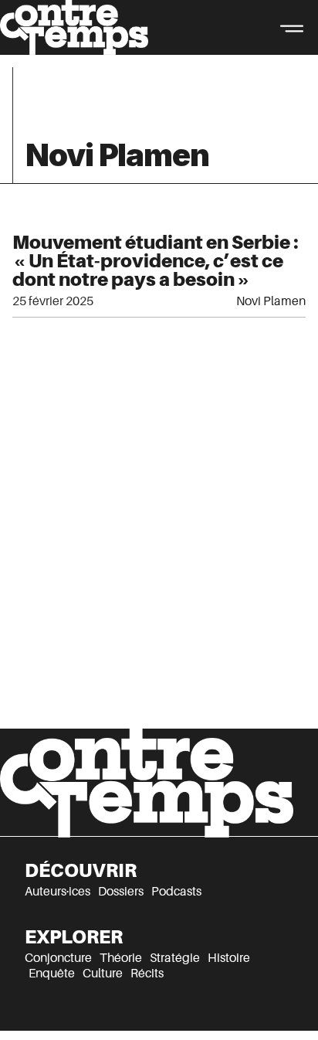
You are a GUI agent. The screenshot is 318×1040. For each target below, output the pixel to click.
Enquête (52, 974)
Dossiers (121, 892)
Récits (147, 974)
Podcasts (176, 892)
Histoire (229, 958)
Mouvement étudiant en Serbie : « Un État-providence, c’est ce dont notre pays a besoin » (155, 261)
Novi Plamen (271, 301)
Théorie (121, 958)
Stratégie (175, 958)
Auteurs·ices (57, 892)
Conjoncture (58, 958)
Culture (103, 974)
